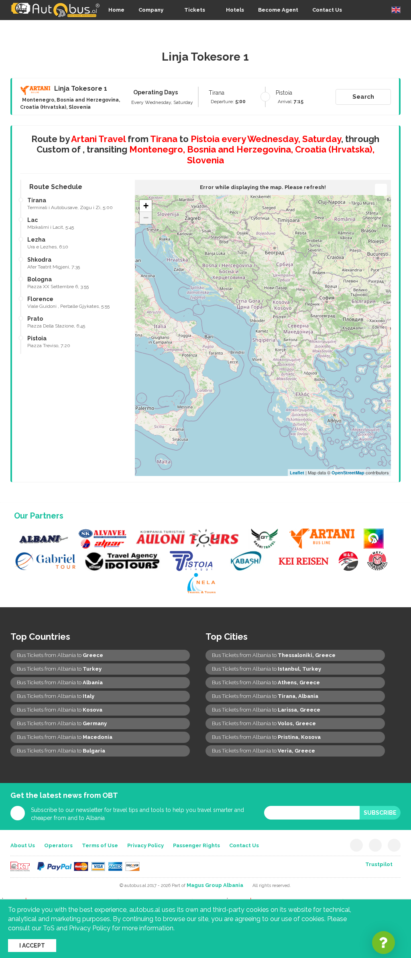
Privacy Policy (145, 845)
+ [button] (146, 206)
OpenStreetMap (348, 473)
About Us (22, 845)
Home (116, 10)
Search (363, 96)
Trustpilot (379, 864)
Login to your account (371, 30)
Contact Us (327, 10)
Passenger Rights (196, 845)
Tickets (194, 10)
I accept (32, 945)
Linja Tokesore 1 (80, 88)
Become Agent (278, 10)
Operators (58, 845)
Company (150, 10)
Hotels (235, 10)
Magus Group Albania (215, 885)
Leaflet (297, 473)
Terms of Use (100, 845)
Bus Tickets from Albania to (60, 655)
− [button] (146, 218)
